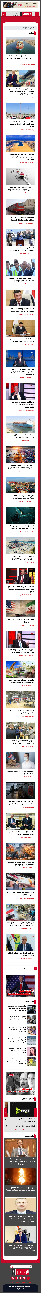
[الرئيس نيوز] (20, 1272)
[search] (4, 14)
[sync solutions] (20, 1289)
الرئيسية (32, 27)
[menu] (37, 14)
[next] (25, 968)
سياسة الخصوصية (20, 1282)
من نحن (30, 1282)
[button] (25, 1129)
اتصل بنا (12, 1282)
